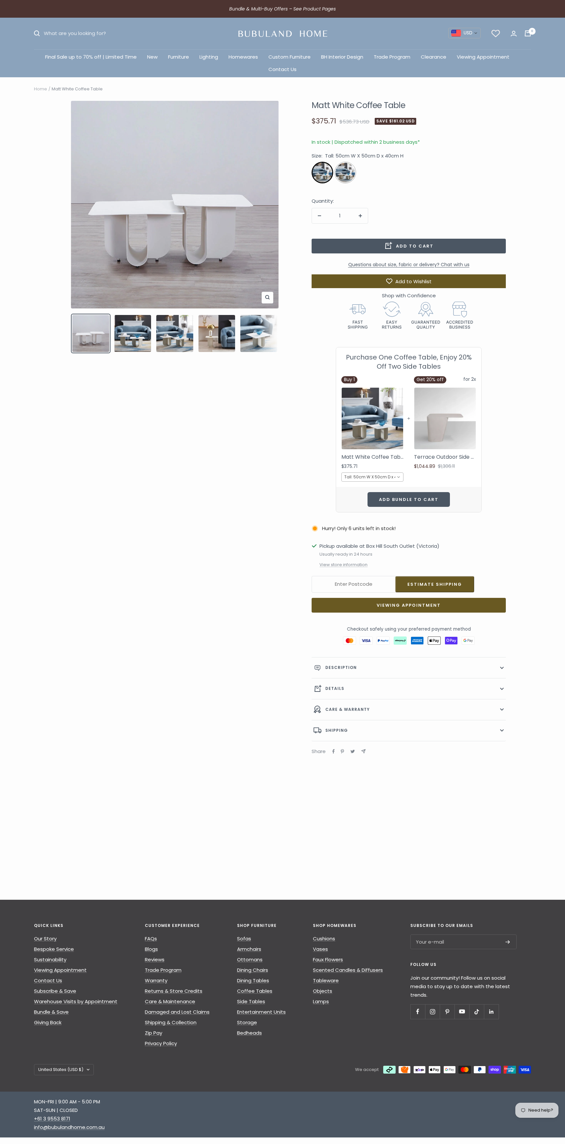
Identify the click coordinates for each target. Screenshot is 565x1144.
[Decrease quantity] (319, 215)
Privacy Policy (161, 1043)
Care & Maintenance (170, 1001)
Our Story (45, 938)
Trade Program (392, 56)
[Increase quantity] (360, 215)
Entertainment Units (261, 1011)
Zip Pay (153, 1032)
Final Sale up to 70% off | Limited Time (91, 56)
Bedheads (249, 1032)
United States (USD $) (60, 1069)
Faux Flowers (328, 959)
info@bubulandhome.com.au (69, 1127)
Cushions (324, 938)
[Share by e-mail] (363, 751)
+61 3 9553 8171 (52, 1118)
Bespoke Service (54, 949)
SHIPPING (336, 730)
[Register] (507, 942)
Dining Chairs (252, 970)
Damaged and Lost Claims (177, 1011)
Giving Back (47, 1022)
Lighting (208, 56)
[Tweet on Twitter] (352, 751)
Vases (320, 949)
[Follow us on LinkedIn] (491, 1011)
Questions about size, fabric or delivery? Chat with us (409, 264)
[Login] (514, 33)
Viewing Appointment (483, 56)
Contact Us (282, 69)
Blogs (151, 949)
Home (40, 89)
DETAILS (334, 688)
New (152, 56)
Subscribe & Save (55, 990)
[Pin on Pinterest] (342, 751)
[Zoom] (267, 297)
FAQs (151, 938)
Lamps (321, 1001)
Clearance (433, 56)
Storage (247, 1022)
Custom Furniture (289, 56)
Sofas (244, 938)
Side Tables (251, 1001)
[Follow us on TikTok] (476, 1011)
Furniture (178, 56)
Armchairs (249, 949)
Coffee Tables (254, 990)
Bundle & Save (51, 1011)
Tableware (326, 980)
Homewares (243, 56)
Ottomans (250, 959)
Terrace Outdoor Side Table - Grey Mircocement (445, 457)
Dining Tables (253, 980)
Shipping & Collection (171, 1022)
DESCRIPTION (341, 667)
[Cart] (527, 33)
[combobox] (464, 33)
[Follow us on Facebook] (417, 1011)
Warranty (156, 980)
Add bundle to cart (408, 499)
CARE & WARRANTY (347, 709)
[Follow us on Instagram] (432, 1011)
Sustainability (50, 959)
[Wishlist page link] (495, 33)
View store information (343, 565)
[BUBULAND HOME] (282, 34)
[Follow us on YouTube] (461, 1011)
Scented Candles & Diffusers (348, 970)
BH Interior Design (342, 56)
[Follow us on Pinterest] (447, 1011)
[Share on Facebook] (333, 751)
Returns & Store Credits (173, 990)
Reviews (154, 959)
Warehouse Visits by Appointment (75, 1001)
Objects (322, 990)
